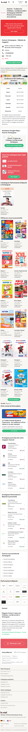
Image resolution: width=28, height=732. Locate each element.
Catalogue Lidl (4, 682)
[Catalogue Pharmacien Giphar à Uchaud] (4, 591)
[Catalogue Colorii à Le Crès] (17, 591)
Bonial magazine (4, 673)
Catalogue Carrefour (6, 686)
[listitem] (7, 201)
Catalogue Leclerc (5, 684)
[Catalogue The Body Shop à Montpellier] (17, 586)
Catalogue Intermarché (6, 695)
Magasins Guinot (6, 660)
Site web (8, 56)
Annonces (23, 5)
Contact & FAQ (4, 703)
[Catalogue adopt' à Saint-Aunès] (11, 597)
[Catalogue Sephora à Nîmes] (4, 586)
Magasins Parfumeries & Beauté (9, 658)
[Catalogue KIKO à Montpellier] (4, 602)
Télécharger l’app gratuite (7, 675)
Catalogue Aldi (4, 697)
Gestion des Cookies (19, 726)
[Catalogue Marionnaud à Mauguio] (11, 586)
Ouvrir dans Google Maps (14, 145)
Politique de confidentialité (20, 723)
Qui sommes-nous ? (5, 671)
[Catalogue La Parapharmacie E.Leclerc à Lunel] (24, 597)
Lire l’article (14, 431)
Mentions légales (5, 723)
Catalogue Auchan (5, 692)
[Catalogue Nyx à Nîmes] (17, 602)
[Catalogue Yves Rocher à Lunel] (17, 597)
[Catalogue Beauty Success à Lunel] (11, 602)
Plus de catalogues (14, 399)
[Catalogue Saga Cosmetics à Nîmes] (24, 591)
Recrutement (4, 707)
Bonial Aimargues (6, 656)
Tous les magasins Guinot (14, 62)
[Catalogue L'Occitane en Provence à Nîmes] (24, 586)
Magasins (14, 656)
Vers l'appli (14, 31)
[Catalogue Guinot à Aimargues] (4, 597)
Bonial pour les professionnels (8, 705)
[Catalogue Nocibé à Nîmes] (24, 602)
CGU (2, 726)
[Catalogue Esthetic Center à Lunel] (11, 591)
